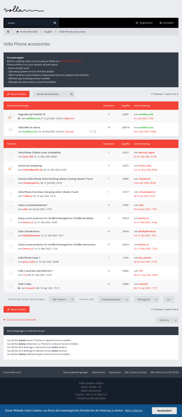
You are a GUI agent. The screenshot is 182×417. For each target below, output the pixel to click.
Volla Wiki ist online (29, 127)
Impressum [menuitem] (115, 372)
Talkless (27, 196)
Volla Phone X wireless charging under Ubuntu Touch (48, 191)
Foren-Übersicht (12, 372)
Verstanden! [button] (164, 410)
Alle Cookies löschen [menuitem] (136, 372)
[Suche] (55, 23)
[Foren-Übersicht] (24, 9)
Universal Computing (30, 165)
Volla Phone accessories (27, 44)
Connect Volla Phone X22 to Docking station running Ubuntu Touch (55, 178)
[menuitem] (167, 23)
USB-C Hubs (24, 284)
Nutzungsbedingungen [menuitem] (75, 372)
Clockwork (144, 178)
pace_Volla (29, 261)
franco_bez (145, 165)
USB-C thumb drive (28, 231)
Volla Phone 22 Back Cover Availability (39, 152)
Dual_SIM (28, 156)
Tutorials (69, 131)
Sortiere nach (100, 299)
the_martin (145, 257)
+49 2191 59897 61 (96, 394)
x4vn (25, 209)
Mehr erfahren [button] (134, 410)
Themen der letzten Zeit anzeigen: (37, 299)
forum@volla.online (95, 398)
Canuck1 (30, 288)
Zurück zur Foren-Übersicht (21, 319)
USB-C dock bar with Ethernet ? (35, 270)
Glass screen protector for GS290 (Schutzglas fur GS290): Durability (55, 218)
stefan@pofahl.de (33, 169)
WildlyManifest (31, 235)
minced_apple (147, 152)
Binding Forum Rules (71, 61)
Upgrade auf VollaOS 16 (31, 114)
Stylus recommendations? (32, 205)
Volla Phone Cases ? (29, 257)
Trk (25, 274)
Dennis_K (28, 222)
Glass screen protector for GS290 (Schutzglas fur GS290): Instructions (56, 244)
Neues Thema (18, 94)
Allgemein (69, 118)
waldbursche (33, 118)
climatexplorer (31, 182)
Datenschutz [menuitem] (98, 372)
